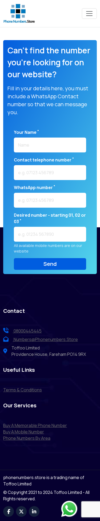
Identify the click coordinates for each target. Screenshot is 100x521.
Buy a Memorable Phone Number (35, 425)
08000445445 (27, 331)
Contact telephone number (44, 160)
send (50, 263)
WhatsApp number (34, 187)
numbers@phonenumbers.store (46, 339)
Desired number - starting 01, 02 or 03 (50, 218)
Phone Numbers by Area (26, 438)
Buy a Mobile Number (23, 432)
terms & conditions (22, 390)
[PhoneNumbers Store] (19, 13)
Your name (26, 132)
